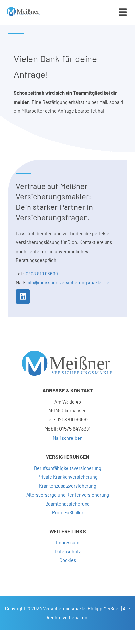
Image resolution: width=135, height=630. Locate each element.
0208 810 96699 (42, 273)
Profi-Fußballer (67, 512)
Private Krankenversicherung (67, 477)
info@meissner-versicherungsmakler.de (67, 282)
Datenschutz (68, 551)
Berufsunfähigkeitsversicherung (67, 468)
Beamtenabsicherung (67, 503)
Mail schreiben (68, 438)
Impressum (67, 542)
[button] (122, 12)
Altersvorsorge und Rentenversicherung (67, 495)
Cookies (67, 560)
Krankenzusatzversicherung (67, 486)
